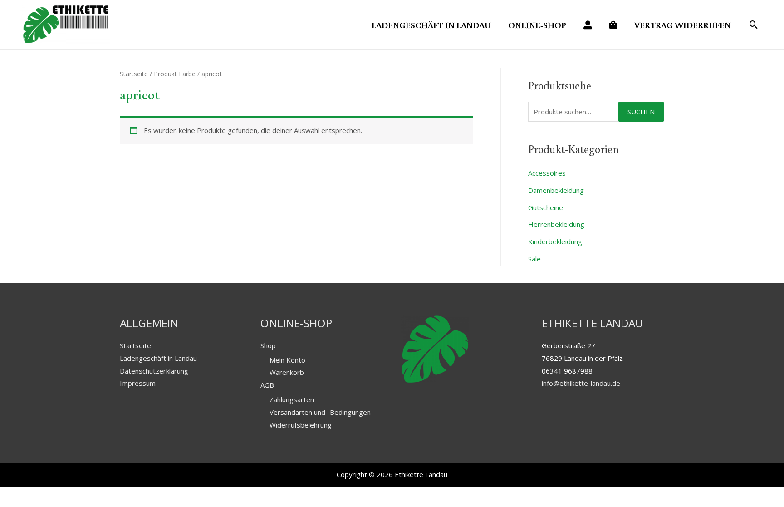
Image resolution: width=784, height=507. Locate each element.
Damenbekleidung (556, 190)
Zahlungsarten (292, 399)
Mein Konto (287, 359)
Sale (534, 258)
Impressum (138, 383)
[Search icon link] (754, 25)
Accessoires (547, 172)
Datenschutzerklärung (154, 370)
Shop (268, 345)
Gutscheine (545, 207)
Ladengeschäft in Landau (158, 358)
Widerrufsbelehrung (301, 424)
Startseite (134, 73)
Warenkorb (287, 372)
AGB (267, 384)
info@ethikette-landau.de (581, 383)
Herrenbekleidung (556, 224)
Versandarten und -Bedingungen (320, 412)
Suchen (641, 111)
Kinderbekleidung (555, 241)
